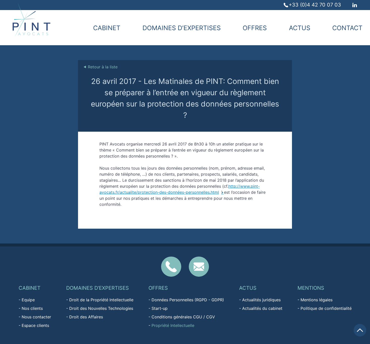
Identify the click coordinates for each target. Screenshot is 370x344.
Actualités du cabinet (262, 308)
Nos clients (32, 308)
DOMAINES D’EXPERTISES (181, 28)
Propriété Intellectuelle (173, 325)
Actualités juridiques (261, 299)
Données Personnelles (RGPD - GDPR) (188, 299)
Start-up (160, 308)
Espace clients (35, 325)
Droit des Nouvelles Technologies (101, 308)
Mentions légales (316, 299)
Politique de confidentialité (326, 308)
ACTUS (299, 28)
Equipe (28, 299)
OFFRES (255, 28)
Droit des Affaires (86, 316)
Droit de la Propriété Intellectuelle (101, 299)
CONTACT (347, 28)
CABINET (106, 28)
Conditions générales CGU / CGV (183, 316)
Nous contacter (36, 316)
